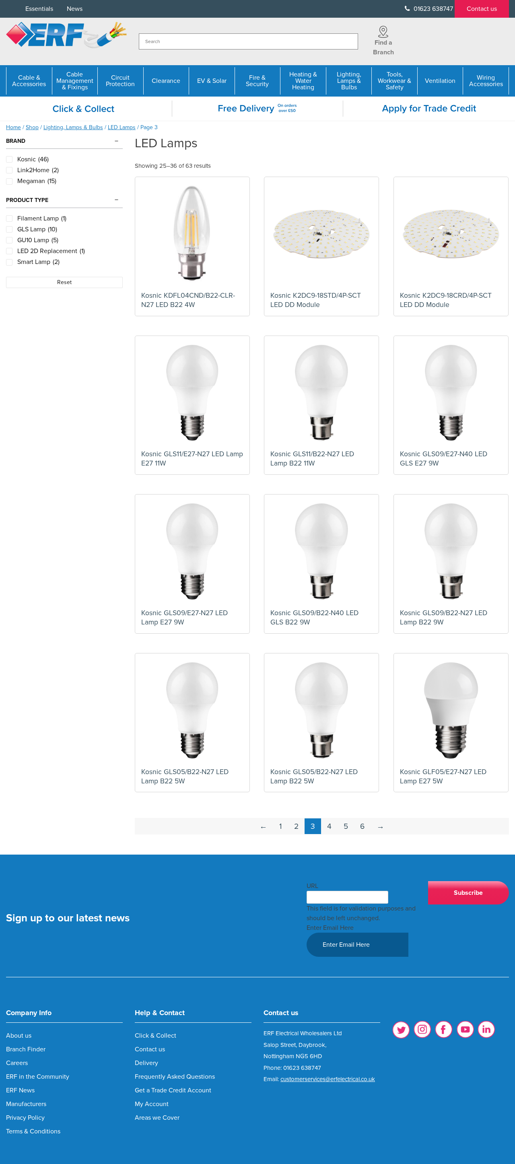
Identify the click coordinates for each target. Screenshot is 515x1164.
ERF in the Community (37, 1077)
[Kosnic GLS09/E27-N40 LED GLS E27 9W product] (451, 393)
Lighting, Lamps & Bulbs (349, 80)
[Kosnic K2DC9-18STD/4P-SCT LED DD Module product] (321, 234)
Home (13, 127)
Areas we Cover (157, 1118)
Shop (32, 127)
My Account (152, 1104)
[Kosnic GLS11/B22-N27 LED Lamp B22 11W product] (321, 393)
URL (312, 886)
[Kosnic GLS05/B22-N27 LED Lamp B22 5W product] (192, 710)
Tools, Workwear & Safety (394, 80)
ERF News (20, 1090)
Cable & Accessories (29, 81)
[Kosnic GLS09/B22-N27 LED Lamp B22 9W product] (451, 551)
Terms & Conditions (33, 1131)
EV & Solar (212, 81)
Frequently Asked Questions (175, 1077)
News (74, 9)
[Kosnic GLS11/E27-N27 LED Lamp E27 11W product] (192, 393)
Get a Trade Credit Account (173, 1090)
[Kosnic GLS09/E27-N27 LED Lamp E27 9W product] (192, 551)
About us (18, 1036)
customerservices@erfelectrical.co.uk (327, 1079)
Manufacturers (26, 1104)
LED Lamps (122, 127)
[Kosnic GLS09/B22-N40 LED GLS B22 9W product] (321, 551)
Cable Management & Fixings (74, 80)
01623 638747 (432, 9)
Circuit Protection (120, 81)
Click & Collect (155, 1036)
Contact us (482, 9)
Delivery (146, 1063)
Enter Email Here (330, 928)
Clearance (166, 81)
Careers (17, 1063)
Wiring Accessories (486, 81)
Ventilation (440, 81)
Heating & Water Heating (303, 80)
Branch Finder (25, 1049)
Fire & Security (257, 81)
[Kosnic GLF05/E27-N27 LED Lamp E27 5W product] (451, 710)
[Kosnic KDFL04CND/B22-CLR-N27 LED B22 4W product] (192, 234)
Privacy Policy (25, 1118)
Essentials (39, 9)
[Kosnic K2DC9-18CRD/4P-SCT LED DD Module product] (451, 234)
